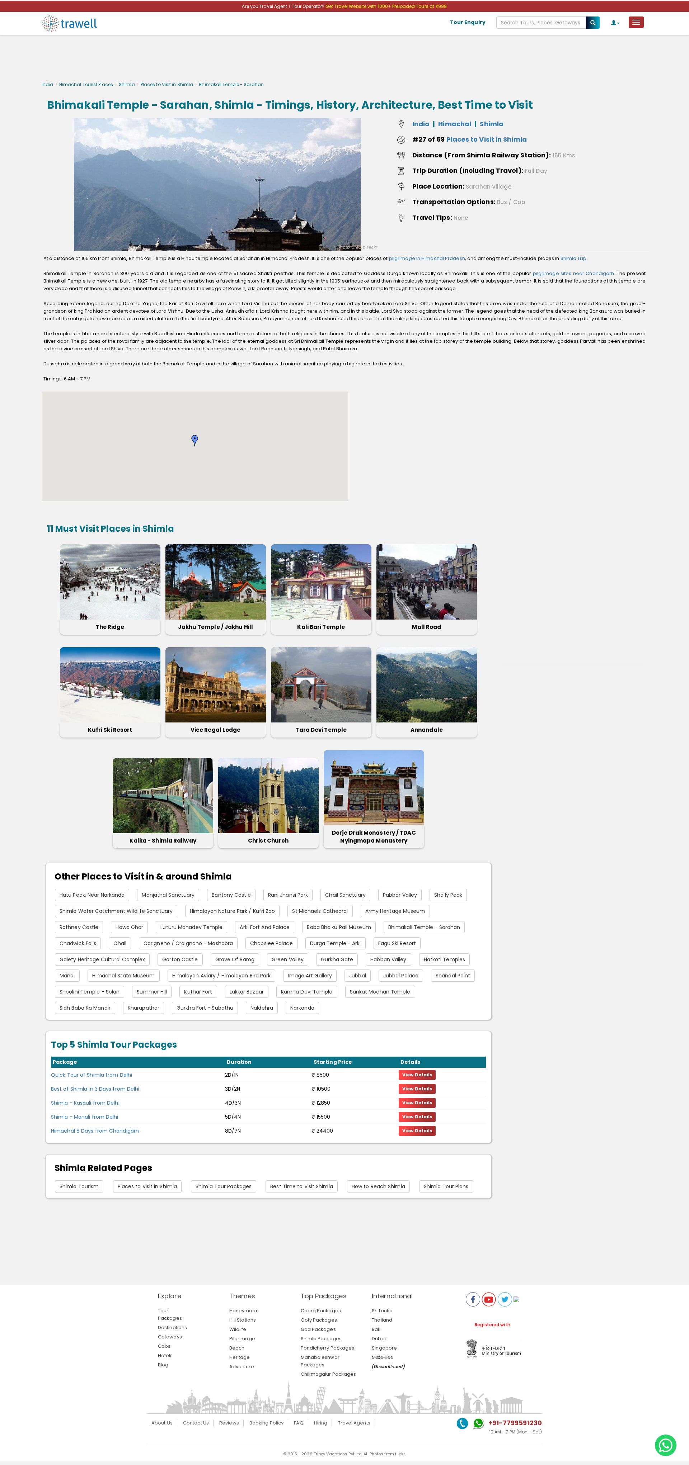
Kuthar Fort (198, 991)
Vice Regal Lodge (216, 730)
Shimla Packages (321, 1338)
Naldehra (261, 1007)
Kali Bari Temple (321, 627)
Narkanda (302, 1007)
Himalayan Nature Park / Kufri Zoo (232, 911)
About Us (162, 1422)
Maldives (382, 1357)
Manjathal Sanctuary (168, 895)
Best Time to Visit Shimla (301, 1186)
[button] (195, 440)
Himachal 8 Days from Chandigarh (95, 1130)
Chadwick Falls (78, 943)
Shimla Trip (573, 258)
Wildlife (238, 1329)
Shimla (127, 84)
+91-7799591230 (515, 1422)
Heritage (239, 1357)
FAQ (298, 1422)
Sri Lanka (382, 1310)
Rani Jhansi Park (288, 895)
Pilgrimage (242, 1338)
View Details (417, 1075)
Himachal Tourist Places (86, 84)
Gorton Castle (180, 959)
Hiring (321, 1422)
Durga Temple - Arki (335, 943)
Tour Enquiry (468, 22)
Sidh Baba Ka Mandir (85, 1007)
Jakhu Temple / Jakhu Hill (215, 627)
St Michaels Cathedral (320, 911)
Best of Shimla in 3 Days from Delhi (95, 1088)
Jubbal (357, 975)
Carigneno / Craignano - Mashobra (188, 943)
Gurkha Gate (337, 959)
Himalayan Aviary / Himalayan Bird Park (221, 975)
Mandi (67, 975)
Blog (163, 1364)
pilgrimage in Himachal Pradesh (427, 258)
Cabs (164, 1346)
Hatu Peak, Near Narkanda (92, 895)
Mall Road (426, 627)
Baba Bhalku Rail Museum (339, 927)
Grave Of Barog (234, 959)
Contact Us (196, 1422)
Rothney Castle (79, 927)
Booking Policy (266, 1422)
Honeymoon (244, 1310)
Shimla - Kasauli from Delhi (85, 1102)
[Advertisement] (344, 60)
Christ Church (268, 840)
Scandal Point (453, 975)
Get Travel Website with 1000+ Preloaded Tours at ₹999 (386, 6)
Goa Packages (318, 1329)
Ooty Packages (319, 1320)
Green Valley (288, 959)
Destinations (172, 1327)
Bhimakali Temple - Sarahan (424, 927)
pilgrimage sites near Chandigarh (573, 273)
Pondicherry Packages (328, 1348)
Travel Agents (354, 1422)
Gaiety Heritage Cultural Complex (102, 959)
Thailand (382, 1320)
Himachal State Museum (123, 975)
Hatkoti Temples (444, 959)
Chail (119, 943)
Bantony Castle (231, 895)
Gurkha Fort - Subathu (205, 1007)
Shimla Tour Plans (446, 1186)
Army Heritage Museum (395, 911)
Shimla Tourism (79, 1186)
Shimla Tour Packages (224, 1186)
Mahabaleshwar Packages (320, 1361)
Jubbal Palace (400, 975)
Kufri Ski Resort (110, 730)
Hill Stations (242, 1320)
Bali (376, 1329)
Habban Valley (388, 959)
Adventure (241, 1366)
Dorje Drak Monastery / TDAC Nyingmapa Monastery (374, 836)
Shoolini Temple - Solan (89, 991)
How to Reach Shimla (378, 1186)
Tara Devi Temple (321, 730)
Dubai (379, 1338)
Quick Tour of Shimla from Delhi (91, 1074)
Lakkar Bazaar (247, 991)
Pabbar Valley (400, 895)
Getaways (170, 1336)
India (47, 84)
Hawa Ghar (129, 927)
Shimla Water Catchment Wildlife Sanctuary (116, 911)
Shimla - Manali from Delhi (84, 1116)
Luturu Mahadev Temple (191, 927)
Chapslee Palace (271, 943)
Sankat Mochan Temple (380, 991)
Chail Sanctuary (345, 895)
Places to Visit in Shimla (167, 84)
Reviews (229, 1422)
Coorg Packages (321, 1310)
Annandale (427, 730)
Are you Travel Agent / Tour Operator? (283, 6)
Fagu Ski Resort (397, 943)
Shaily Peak (448, 895)
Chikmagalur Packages (328, 1374)
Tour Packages (170, 1314)
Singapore (384, 1348)
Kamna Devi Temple (307, 991)
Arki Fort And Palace (265, 927)
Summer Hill (152, 991)
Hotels (165, 1355)
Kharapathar (143, 1007)
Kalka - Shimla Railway (163, 840)
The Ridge (110, 627)
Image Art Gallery (310, 975)
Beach (237, 1348)
